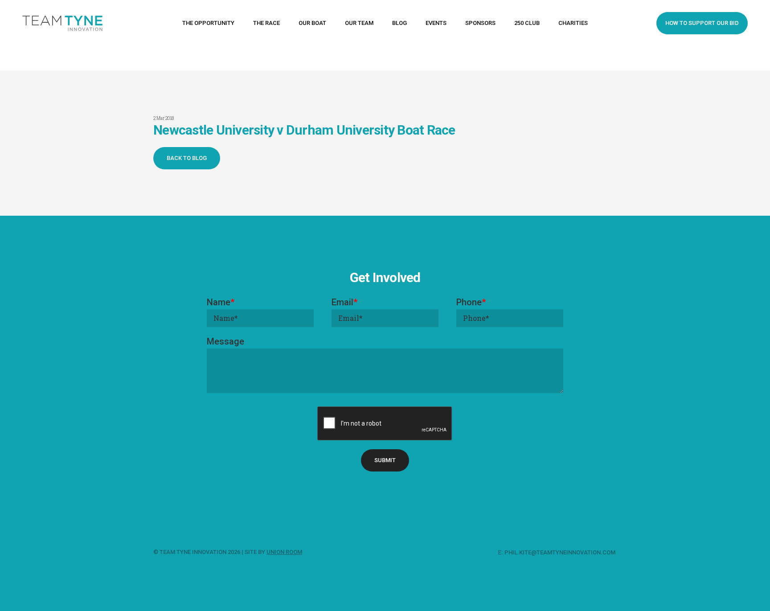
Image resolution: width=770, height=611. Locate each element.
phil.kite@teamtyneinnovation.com (560, 552)
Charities (573, 23)
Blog (399, 23)
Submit (385, 460)
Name (220, 302)
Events (436, 23)
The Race (266, 23)
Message (225, 341)
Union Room (284, 552)
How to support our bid (702, 23)
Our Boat (312, 23)
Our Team (359, 23)
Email (344, 302)
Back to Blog (187, 158)
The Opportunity (208, 23)
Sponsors (480, 23)
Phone (471, 302)
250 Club (527, 23)
